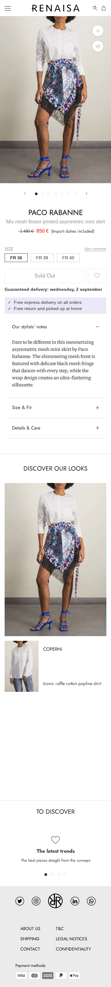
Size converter (95, 249)
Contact (30, 949)
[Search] (95, 8)
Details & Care (26, 428)
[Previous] (25, 193)
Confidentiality (73, 949)
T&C (60, 928)
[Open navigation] (8, 8)
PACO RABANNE (55, 212)
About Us (30, 928)
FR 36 (16, 257)
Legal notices (71, 939)
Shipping (29, 939)
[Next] (87, 193)
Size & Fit (21, 407)
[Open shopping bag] (103, 8)
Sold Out (45, 276)
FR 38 (42, 257)
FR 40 (68, 257)
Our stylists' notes (29, 326)
